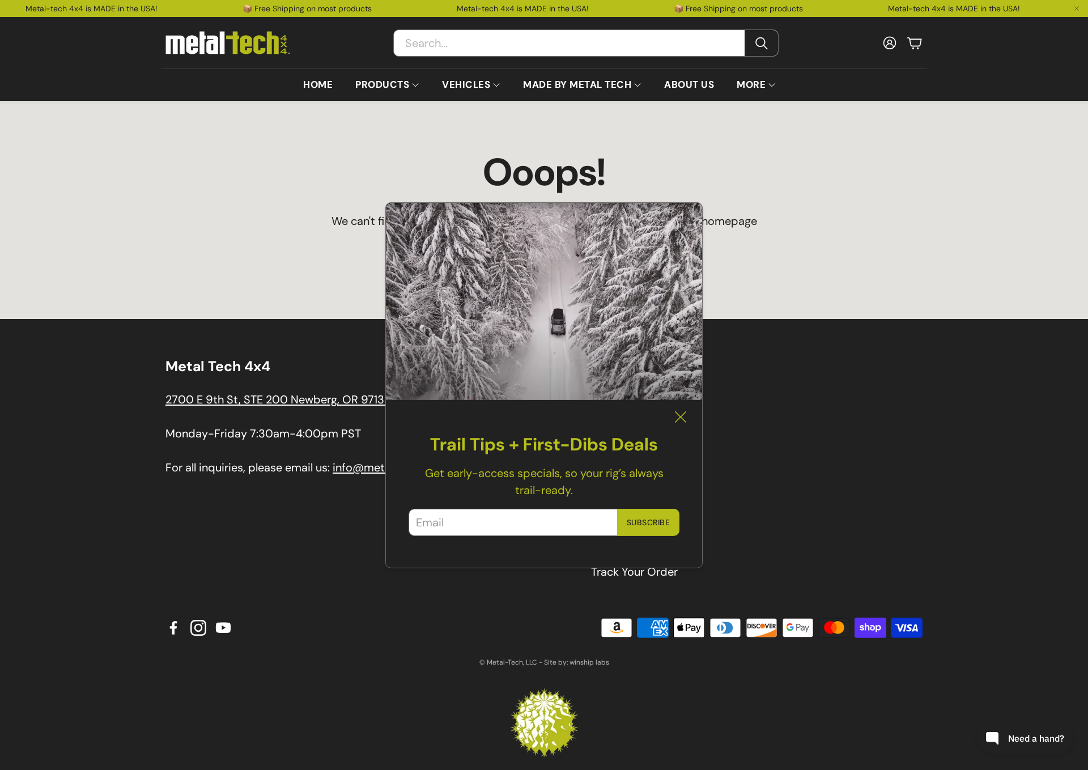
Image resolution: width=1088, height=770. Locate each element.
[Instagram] (198, 628)
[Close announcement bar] (1076, 8)
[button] (586, 43)
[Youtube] (223, 628)
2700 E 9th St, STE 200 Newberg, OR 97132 (277, 399)
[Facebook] (173, 628)
